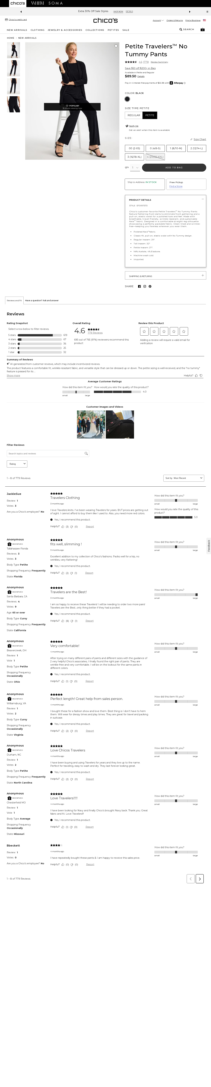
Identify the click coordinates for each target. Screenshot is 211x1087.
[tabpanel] (105, 595)
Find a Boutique (192, 20)
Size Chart (200, 139)
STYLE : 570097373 (138, 205)
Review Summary (159, 62)
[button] (202, 29)
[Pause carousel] (207, 12)
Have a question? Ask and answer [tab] (42, 300)
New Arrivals (27, 38)
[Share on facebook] (139, 286)
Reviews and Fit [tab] (14, 300)
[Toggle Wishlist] (116, 46)
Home (10, 38)
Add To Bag (174, 167)
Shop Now (118, 11)
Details (140, 76)
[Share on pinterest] (150, 286)
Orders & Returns (174, 20)
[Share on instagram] (144, 286)
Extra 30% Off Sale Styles (93, 11)
